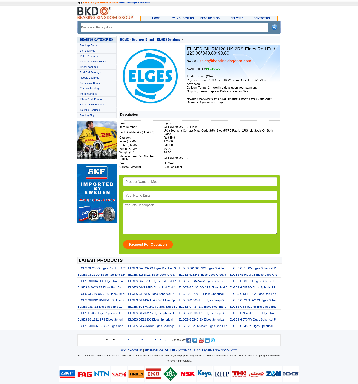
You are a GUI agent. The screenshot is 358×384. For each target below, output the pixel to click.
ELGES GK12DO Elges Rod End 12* (101, 274)
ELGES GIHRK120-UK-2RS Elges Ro (101, 300)
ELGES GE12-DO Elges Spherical (150, 319)
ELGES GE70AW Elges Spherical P (253, 319)
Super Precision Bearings (94, 61)
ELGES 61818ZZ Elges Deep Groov (151, 274)
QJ (165, 339)
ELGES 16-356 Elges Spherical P (99, 313)
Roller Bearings (89, 56)
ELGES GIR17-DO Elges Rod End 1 (202, 306)
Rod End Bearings (90, 72)
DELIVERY (171, 350)
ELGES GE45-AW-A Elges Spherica (202, 281)
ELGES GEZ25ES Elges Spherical (201, 293)
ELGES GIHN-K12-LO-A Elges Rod (100, 326)
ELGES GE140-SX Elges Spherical (201, 319)
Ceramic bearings (90, 88)
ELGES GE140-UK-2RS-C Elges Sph (152, 300)
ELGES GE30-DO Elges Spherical (252, 281)
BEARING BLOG (153, 350)
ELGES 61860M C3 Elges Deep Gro (253, 274)
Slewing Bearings (90, 110)
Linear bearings (89, 67)
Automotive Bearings (91, 83)
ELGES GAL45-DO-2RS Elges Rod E (254, 313)
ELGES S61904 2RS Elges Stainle (201, 268)
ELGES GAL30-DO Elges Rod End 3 (152, 268)
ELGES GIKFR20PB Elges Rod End (253, 306)
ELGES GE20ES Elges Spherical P (151, 293)
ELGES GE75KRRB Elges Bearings (151, 326)
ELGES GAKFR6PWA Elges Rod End (203, 326)
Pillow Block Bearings (92, 99)
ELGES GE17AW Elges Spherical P (253, 268)
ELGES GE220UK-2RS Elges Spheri (253, 300)
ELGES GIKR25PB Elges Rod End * (151, 287)
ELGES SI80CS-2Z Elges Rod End (100, 287)
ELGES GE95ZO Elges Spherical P (253, 287)
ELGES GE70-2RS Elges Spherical (151, 313)
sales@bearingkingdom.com (134, 2)
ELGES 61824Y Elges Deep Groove (202, 274)
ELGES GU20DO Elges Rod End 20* (101, 268)
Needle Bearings (89, 77)
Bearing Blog (87, 115)
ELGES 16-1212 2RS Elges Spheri (100, 319)
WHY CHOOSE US (132, 350)
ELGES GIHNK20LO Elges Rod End (101, 281)
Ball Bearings (87, 50)
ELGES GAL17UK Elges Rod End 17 (152, 281)
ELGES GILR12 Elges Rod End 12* (100, 306)
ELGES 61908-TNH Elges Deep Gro (202, 300)
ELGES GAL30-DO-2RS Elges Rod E (203, 287)
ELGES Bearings (168, 39)
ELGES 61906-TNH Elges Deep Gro (202, 313)
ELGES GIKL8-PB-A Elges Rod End (253, 293)
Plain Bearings (88, 93)
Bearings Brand (89, 45)
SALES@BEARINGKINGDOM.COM (217, 350)
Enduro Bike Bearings (92, 104)
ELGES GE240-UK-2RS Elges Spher (101, 293)
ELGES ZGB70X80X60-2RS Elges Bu (152, 306)
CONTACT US (187, 350)
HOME (124, 39)
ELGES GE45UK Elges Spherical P (252, 326)
